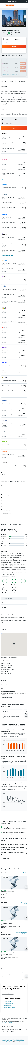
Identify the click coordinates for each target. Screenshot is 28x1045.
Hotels (13, 1039)
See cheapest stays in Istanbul (22, 902)
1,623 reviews (20, 32)
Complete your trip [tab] (7, 993)
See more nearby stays (22, 872)
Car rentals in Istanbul (8, 1003)
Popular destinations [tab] (20, 993)
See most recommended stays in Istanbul (21, 933)
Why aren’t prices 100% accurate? (10, 1032)
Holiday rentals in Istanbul (9, 1007)
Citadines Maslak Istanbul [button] (7, 891)
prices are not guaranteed (7, 1022)
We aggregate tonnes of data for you (11, 1029)
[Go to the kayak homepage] (9, 5)
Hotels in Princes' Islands (19, 1040)
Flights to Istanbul (8, 1001)
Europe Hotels (19, 1039)
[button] (26, 1)
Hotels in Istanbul (7, 1005)
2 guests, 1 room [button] (7, 43)
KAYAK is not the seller (7, 1026)
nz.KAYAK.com (7, 1039)
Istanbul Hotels (9, 1041)
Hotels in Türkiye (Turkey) (7, 1040)
